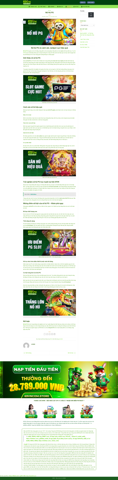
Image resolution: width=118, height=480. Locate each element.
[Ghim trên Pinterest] (52, 334)
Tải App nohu (53, 436)
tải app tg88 (52, 438)
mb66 (79, 436)
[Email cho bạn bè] (49, 334)
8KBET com (45, 436)
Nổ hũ (69, 6)
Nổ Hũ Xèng (28, 353)
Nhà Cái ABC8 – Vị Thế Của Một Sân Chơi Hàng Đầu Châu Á (87, 35)
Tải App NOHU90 (77, 438)
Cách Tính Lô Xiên (84, 39)
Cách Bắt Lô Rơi (84, 42)
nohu (57, 440)
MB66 (32, 440)
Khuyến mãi (86, 6)
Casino (52, 6)
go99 (21, 475)
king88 (25, 444)
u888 (29, 436)
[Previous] (4, 379)
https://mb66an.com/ (32, 438)
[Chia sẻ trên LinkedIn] (54, 334)
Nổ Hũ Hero (71, 353)
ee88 (83, 436)
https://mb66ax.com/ (44, 440)
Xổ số (76, 6)
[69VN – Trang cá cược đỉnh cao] (27, 2)
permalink (61, 339)
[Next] (114, 379)
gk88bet (41, 438)
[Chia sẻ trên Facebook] (44, 334)
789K (24, 475)
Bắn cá (61, 6)
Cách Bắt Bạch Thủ (84, 47)
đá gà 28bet (59, 438)
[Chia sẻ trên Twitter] (47, 334)
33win (53, 440)
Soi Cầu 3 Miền (83, 44)
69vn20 (67, 436)
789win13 (74, 436)
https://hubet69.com (31, 475)
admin (55, 16)
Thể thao (43, 6)
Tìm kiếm (82, 11)
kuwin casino (68, 438)
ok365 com (61, 436)
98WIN (33, 436)
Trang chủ (33, 6)
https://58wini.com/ (14, 475)
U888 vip (38, 436)
